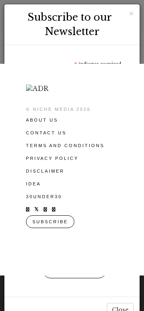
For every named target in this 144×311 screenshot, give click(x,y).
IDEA (33, 183)
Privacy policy (52, 158)
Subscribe (50, 221)
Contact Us (46, 132)
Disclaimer (45, 171)
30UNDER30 (44, 196)
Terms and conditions (65, 145)
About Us (42, 120)
